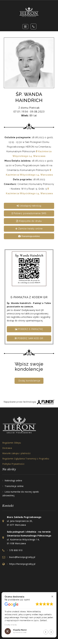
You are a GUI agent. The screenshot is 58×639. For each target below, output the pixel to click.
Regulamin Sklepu (11, 442)
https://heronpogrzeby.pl (22, 563)
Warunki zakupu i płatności (16, 453)
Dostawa (7, 447)
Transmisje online (14, 486)
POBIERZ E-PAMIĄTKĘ (30, 329)
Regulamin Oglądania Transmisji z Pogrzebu (25, 458)
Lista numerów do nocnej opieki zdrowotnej (20, 493)
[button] (52, 596)
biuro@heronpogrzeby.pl (22, 557)
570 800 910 (15, 550)
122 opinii (25, 599)
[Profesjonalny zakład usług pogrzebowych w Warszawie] (29, 12)
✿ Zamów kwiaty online (29, 228)
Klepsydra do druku (30, 221)
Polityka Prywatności (13, 463)
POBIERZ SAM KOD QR (30, 338)
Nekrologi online (13, 480)
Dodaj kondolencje (29, 380)
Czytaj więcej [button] (11, 625)
